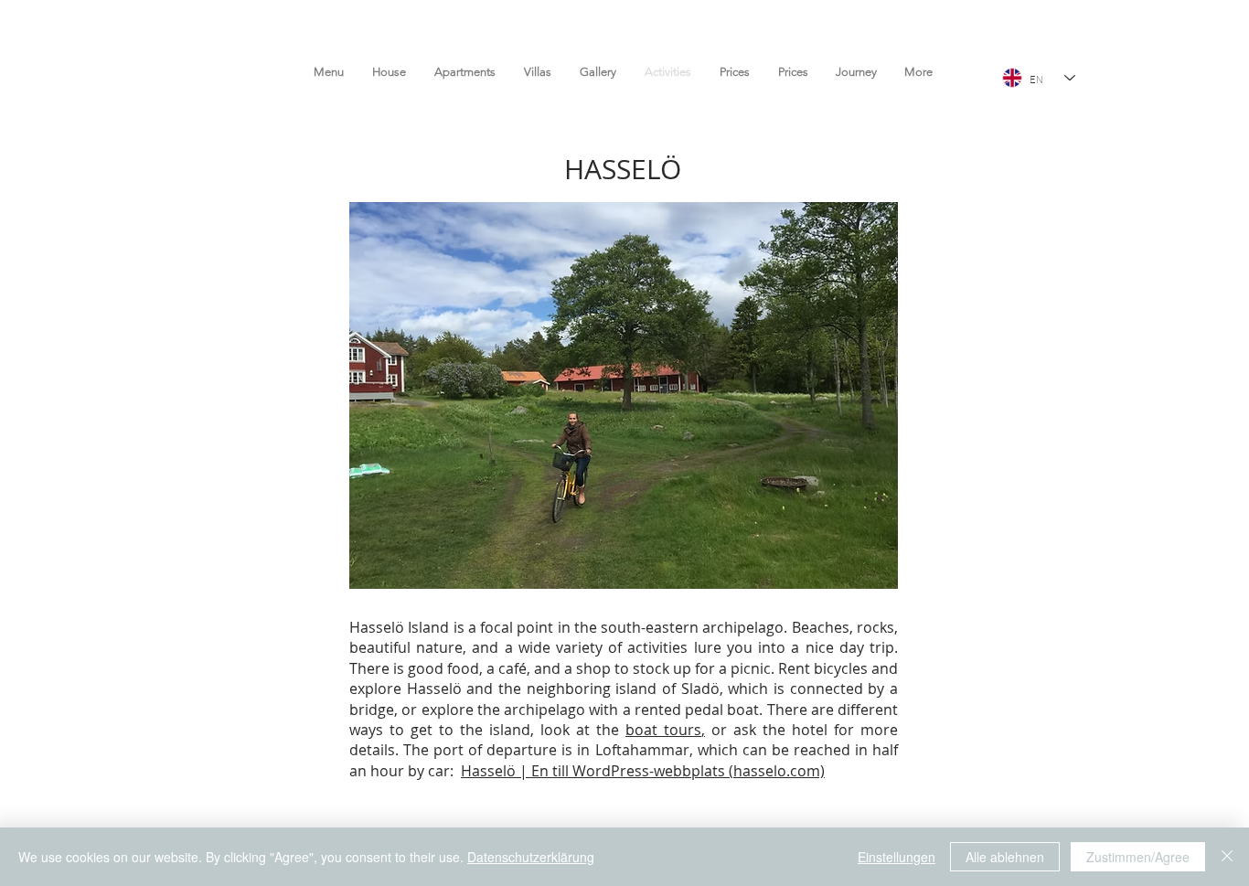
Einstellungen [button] (896, 857)
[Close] (1227, 856)
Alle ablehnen (1005, 857)
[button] (623, 395)
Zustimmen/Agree (1138, 857)
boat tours (663, 730)
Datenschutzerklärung (530, 857)
